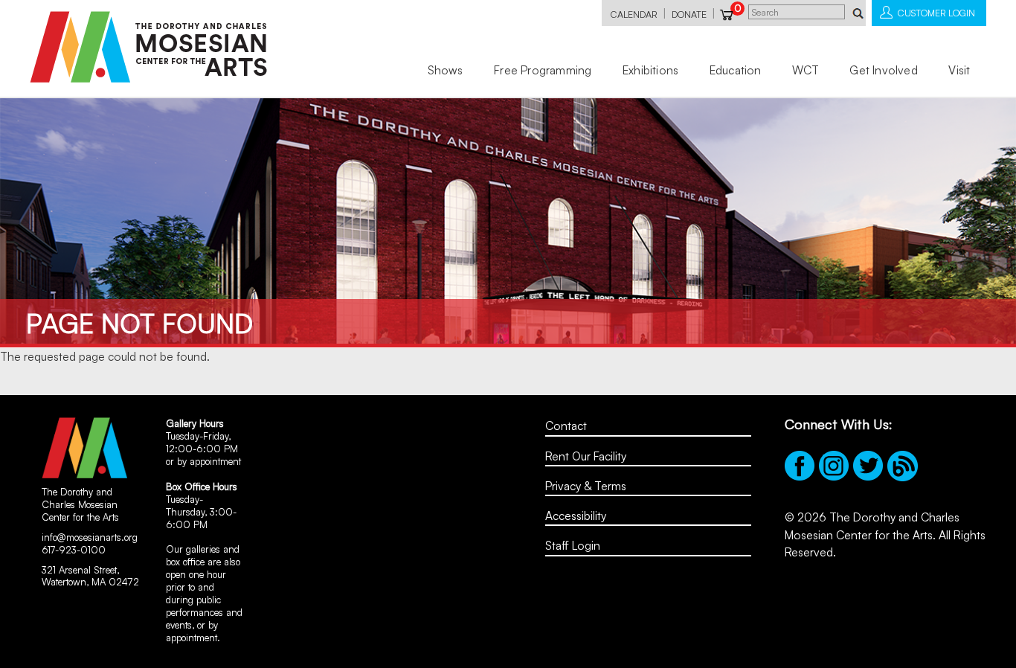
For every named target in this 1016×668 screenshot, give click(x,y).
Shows (445, 69)
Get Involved (883, 69)
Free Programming (542, 69)
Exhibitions (650, 69)
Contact (566, 425)
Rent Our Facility (585, 456)
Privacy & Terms (585, 485)
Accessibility (575, 515)
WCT (805, 69)
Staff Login (572, 545)
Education (736, 69)
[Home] (148, 47)
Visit (959, 69)
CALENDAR (634, 14)
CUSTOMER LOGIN (936, 13)
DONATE (689, 14)
